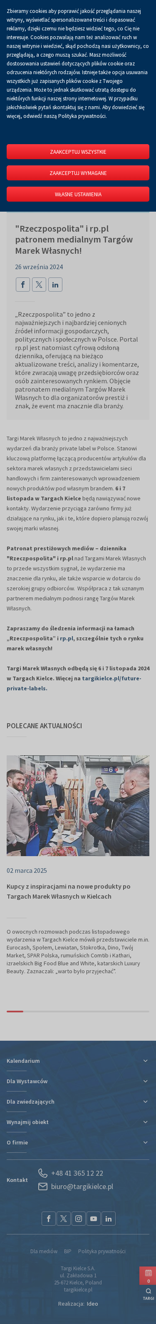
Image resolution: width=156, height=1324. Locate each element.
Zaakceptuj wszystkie (78, 151)
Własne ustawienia (78, 194)
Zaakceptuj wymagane (78, 173)
